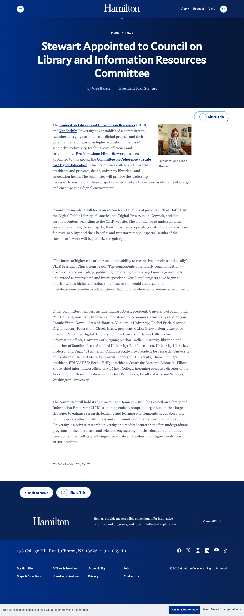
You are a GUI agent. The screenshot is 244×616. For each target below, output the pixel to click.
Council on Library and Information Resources (97, 125)
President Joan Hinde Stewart (100, 153)
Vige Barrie (101, 88)
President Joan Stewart (138, 88)
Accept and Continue (185, 609)
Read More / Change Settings (222, 609)
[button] (20, 9)
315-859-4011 (117, 550)
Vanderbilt (68, 130)
